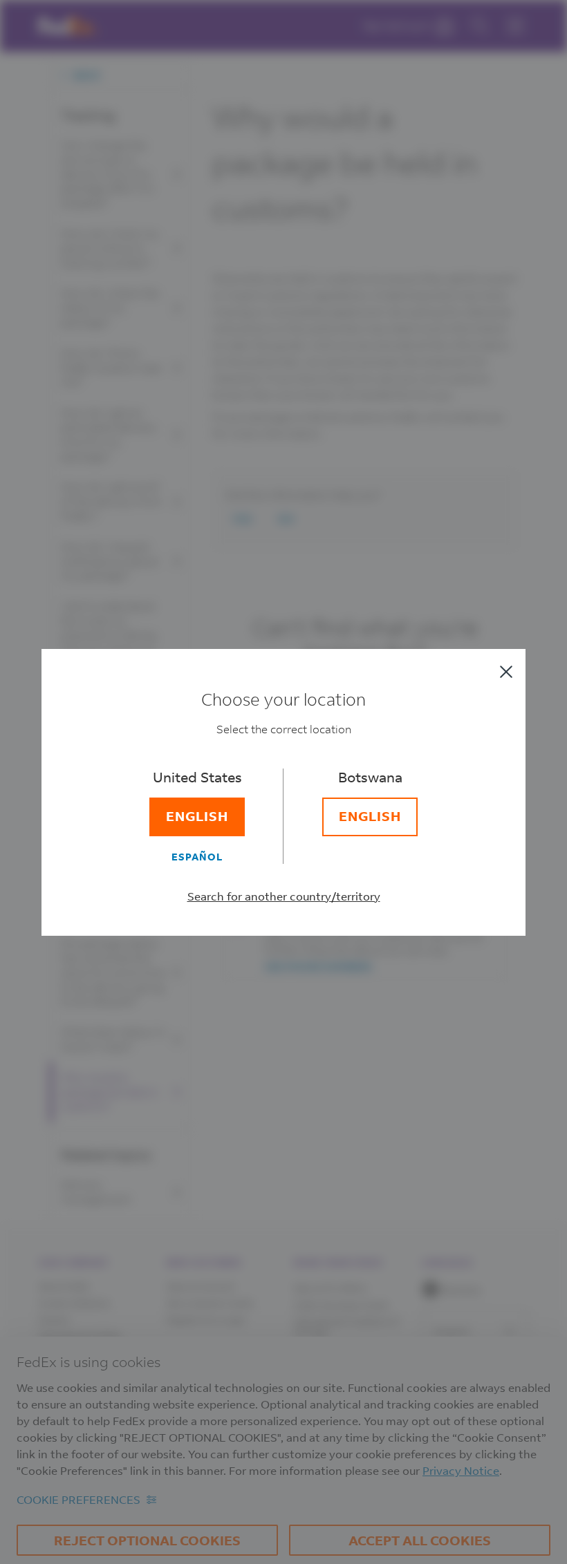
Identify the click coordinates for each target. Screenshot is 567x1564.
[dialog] (283, 782)
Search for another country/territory (283, 896)
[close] (506, 672)
